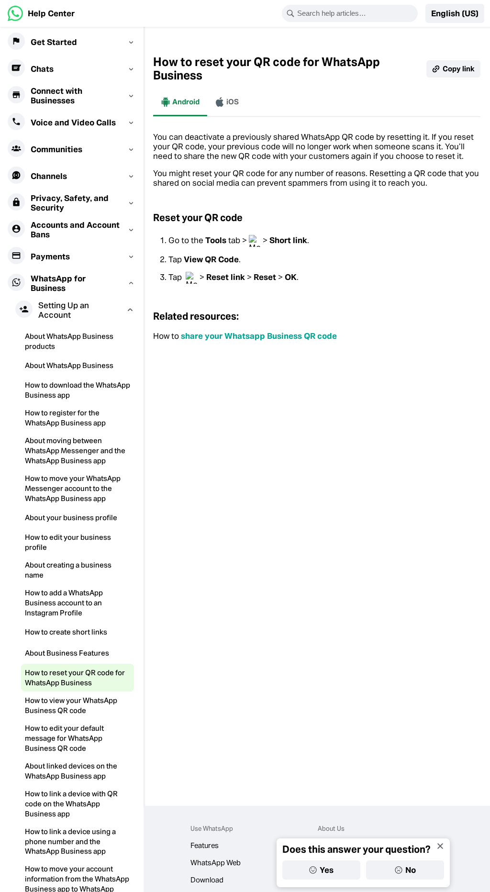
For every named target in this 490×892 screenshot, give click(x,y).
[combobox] (356, 13)
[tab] (180, 102)
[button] (454, 13)
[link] (41, 13)
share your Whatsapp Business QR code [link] (259, 336)
